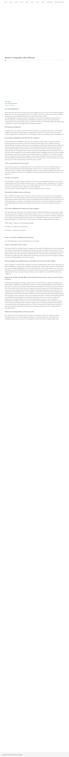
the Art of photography (45, 214)
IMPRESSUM (49, 2)
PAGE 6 (32, 2)
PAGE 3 (16, 2)
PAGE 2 (11, 2)
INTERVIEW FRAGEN (59, 2)
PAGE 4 (22, 2)
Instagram (12, 105)
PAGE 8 (43, 2)
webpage (7, 105)
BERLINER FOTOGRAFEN (15, 754)
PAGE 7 (37, 2)
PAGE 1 (6, 2)
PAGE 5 (27, 2)
